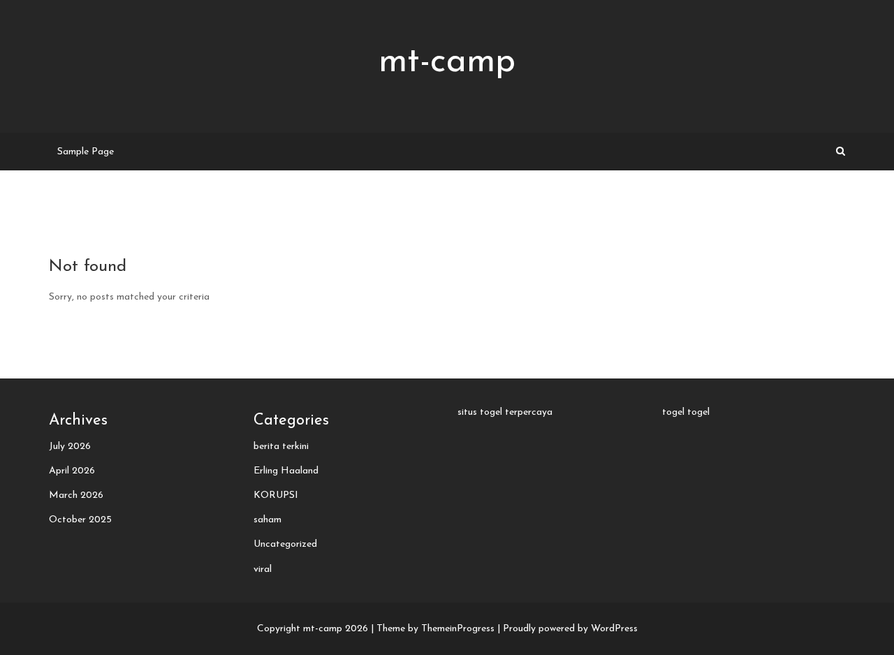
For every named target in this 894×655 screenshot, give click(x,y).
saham (267, 520)
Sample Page (85, 152)
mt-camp (447, 62)
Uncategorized (285, 544)
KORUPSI (276, 495)
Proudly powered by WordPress (570, 629)
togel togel (686, 412)
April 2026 (72, 471)
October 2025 (80, 520)
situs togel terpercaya (504, 412)
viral (263, 569)
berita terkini (281, 446)
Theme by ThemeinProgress (435, 629)
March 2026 (76, 495)
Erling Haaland (286, 471)
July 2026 (70, 446)
